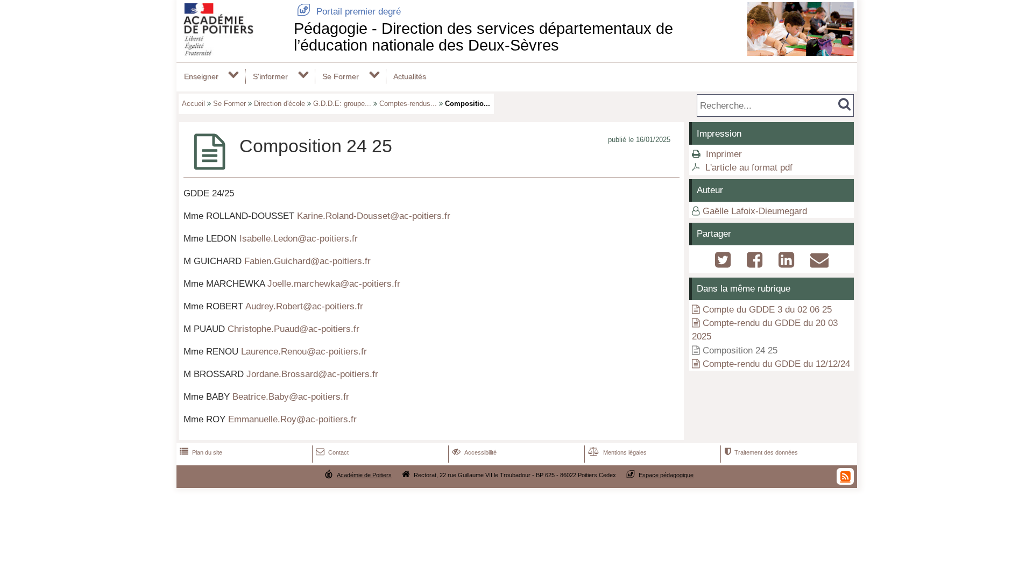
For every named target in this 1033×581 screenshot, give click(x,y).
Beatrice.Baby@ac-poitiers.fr (290, 397)
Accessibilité (474, 452)
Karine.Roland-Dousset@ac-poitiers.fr (373, 216)
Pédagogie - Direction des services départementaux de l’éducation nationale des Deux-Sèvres (483, 37)
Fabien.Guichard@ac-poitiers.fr (307, 261)
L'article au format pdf (749, 167)
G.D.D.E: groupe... (342, 104)
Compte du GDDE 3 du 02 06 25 (767, 309)
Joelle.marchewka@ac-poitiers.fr (333, 284)
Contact (332, 452)
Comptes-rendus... (408, 104)
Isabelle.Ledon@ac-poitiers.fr (298, 238)
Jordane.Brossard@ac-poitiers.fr (312, 374)
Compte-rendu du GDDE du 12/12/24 (776, 364)
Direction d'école (279, 104)
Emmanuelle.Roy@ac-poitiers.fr (292, 419)
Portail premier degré (349, 11)
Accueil (193, 104)
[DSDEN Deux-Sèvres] (233, 52)
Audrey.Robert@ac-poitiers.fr (304, 306)
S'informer (270, 76)
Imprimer (724, 154)
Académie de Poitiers (364, 475)
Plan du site (201, 452)
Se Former (340, 76)
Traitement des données (761, 452)
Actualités (409, 76)
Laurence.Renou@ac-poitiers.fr (304, 351)
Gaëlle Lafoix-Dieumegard (755, 211)
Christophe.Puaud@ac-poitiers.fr (293, 329)
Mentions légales (617, 452)
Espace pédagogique (666, 475)
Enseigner (201, 76)
